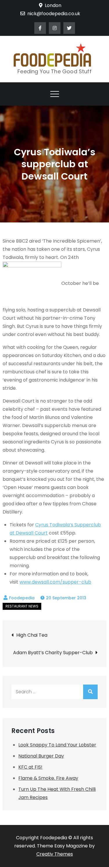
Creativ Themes (54, 854)
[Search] (90, 692)
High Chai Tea (31, 635)
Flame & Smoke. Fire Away (48, 778)
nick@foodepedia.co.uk (53, 13)
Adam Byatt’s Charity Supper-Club (53, 652)
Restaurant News (22, 606)
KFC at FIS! (30, 767)
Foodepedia (22, 598)
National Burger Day (41, 756)
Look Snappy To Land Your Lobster (57, 744)
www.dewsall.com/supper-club (55, 582)
